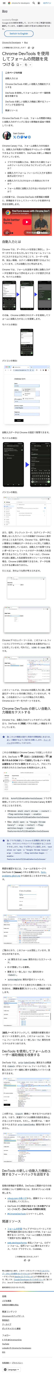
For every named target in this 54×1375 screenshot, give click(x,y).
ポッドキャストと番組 (11, 1328)
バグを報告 (6, 1301)
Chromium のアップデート (13, 1316)
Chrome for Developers (11, 42)
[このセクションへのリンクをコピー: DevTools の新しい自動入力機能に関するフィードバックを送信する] (4, 1178)
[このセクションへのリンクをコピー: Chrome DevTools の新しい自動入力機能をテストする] (33, 712)
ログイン (47, 3)
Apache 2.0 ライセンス (23, 1277)
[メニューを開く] (4, 3)
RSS (3, 1352)
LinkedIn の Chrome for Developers (16, 1348)
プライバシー (17, 1363)
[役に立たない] (33, 48)
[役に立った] (29, 48)
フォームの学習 (14, 1229)
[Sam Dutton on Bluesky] (25, 138)
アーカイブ (6, 1324)
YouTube (5, 1344)
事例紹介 (5, 1320)
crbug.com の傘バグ (17, 1198)
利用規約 (5, 1363)
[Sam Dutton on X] (14, 138)
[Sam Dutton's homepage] (29, 138)
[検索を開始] (33, 3)
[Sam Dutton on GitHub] (18, 138)
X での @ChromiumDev (12, 1340)
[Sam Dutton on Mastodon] (22, 138)
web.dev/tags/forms (17, 1243)
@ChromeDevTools (16, 1214)
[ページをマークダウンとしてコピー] (26, 65)
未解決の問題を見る (10, 1305)
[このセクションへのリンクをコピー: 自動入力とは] (23, 242)
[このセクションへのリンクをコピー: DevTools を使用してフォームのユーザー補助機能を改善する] (42, 1055)
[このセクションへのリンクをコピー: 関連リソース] (23, 1221)
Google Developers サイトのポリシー (28, 1280)
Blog (4, 11)
